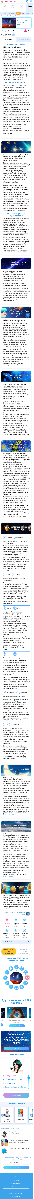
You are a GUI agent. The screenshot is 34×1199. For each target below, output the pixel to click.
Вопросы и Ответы (16, 1183)
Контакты (16, 1180)
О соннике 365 (16, 1196)
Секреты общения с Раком (15, 1083)
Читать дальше (8, 814)
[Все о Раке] (16, 1093)
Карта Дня (20, 1119)
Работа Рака (10, 1087)
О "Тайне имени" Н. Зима (16, 1190)
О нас (16, 1177)
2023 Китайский (24, 39)
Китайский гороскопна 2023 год (24, 951)
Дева (28, 13)
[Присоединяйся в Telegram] (27, 1)
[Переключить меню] (31, 1)
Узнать (16, 1048)
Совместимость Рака (13, 1076)
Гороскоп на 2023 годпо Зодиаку (9, 951)
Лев (23, 13)
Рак (18, 13)
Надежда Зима (16, 1186)
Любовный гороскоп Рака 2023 (17, 1021)
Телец (4, 13)
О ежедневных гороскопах (16, 1193)
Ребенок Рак (10, 1079)
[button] (8, 941)
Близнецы (12, 13)
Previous (2, 1115)
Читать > (17, 1025)
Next (31, 1115)
